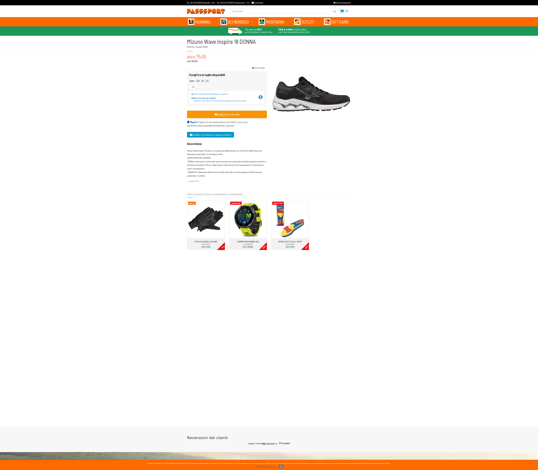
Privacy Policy (271, 467)
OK (281, 467)
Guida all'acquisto (343, 2)
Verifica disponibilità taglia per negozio (210, 94)
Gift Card (339, 21)
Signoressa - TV (234, 2)
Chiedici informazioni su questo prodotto (211, 134)
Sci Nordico (238, 21)
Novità (192, 203)
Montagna (275, 21)
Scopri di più (242, 122)
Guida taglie (259, 67)
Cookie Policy (260, 467)
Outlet (307, 21)
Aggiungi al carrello (228, 114)
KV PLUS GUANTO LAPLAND (206, 241)
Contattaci (258, 2)
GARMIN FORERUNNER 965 (248, 241)
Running (202, 21)
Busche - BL (202, 2)
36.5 (193, 87)
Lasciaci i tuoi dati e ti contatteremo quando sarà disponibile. (220, 99)
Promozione (236, 203)
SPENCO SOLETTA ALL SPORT (290, 241)
